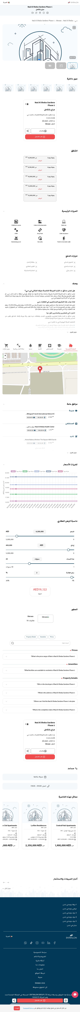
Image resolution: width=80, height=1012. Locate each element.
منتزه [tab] (30, 349)
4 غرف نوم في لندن (70, 917)
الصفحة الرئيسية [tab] (71, 349)
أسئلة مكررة (40, 961)
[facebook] (54, 942)
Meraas (59, 21)
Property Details (31, 637)
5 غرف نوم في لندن (70, 921)
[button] (73, 65)
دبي (76, 21)
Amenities (43, 637)
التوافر (40, 161)
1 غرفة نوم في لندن (70, 905)
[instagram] (37, 942)
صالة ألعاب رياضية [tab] (18, 349)
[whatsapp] (25, 942)
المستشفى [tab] (49, 349)
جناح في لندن (72, 925)
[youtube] (42, 942)
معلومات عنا (40, 965)
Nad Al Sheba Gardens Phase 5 (43, 21)
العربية (5, 2)
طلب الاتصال (38, 137)
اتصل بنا (40, 969)
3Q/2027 (45, 121)
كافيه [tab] (40, 349)
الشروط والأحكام (40, 956)
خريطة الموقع (40, 973)
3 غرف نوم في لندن (70, 913)
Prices (52, 637)
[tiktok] (31, 942)
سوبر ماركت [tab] (6, 349)
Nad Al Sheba (68, 21)
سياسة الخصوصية (40, 952)
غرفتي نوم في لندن (70, 909)
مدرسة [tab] (59, 349)
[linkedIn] (48, 942)
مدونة (40, 977)
